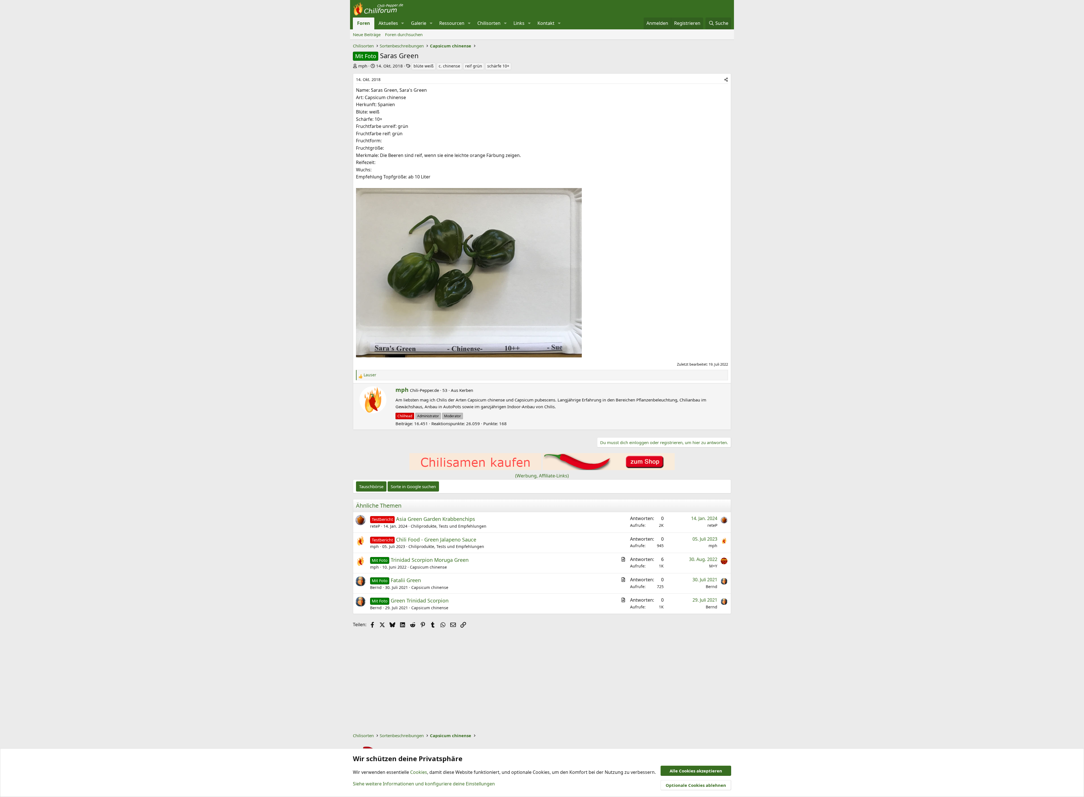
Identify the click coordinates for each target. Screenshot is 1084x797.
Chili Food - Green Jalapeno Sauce (436, 539)
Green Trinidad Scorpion (420, 600)
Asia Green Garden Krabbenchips (435, 519)
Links (518, 23)
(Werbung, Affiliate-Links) (542, 476)
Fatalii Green (406, 580)
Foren (363, 23)
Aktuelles (388, 23)
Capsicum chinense (428, 567)
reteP (375, 526)
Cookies (418, 772)
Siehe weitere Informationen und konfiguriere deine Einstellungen (424, 784)
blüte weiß (424, 66)
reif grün (473, 66)
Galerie (418, 23)
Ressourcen (451, 23)
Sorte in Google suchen (413, 486)
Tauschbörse (371, 486)
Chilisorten (489, 23)
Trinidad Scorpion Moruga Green (430, 559)
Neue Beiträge (367, 34)
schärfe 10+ (498, 66)
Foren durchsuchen (404, 34)
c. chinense (449, 66)
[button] (403, 23)
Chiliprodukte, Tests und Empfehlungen (448, 526)
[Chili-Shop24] (475, 468)
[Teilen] (726, 80)
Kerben (466, 390)
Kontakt (545, 23)
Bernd (376, 587)
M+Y (713, 566)
